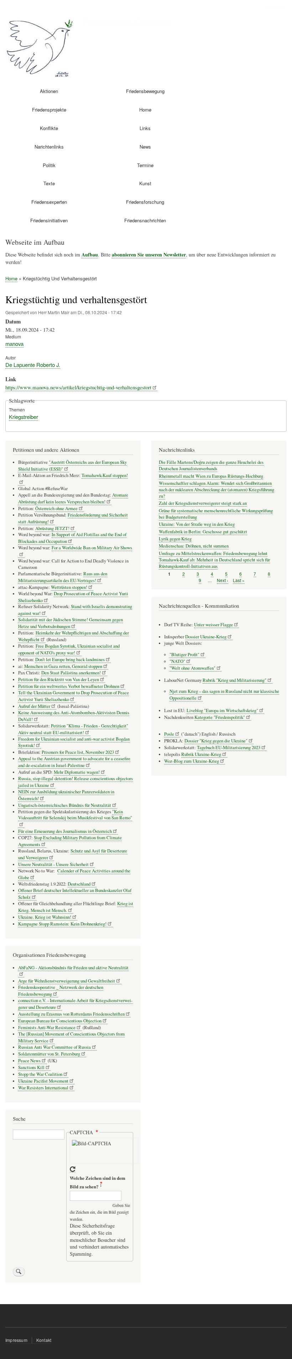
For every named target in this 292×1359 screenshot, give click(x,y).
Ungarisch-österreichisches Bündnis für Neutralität (64, 805)
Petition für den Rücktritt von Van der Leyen (58, 679)
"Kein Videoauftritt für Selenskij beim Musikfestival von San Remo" (75, 815)
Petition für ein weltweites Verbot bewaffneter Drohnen (68, 686)
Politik (49, 165)
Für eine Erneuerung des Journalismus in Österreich (65, 831)
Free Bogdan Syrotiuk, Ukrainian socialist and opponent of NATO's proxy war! (69, 649)
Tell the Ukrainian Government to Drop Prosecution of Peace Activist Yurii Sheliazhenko (73, 696)
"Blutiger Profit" (184, 655)
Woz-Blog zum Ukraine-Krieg (191, 761)
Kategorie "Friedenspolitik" (219, 717)
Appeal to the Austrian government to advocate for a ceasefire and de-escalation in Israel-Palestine (74, 762)
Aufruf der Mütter (34, 706)
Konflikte (49, 128)
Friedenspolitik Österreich (127, 21)
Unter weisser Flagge (213, 625)
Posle (169, 734)
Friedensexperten (49, 201)
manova (14, 343)
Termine (145, 165)
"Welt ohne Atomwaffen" (192, 668)
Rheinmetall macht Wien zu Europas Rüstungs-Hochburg (211, 476)
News (145, 146)
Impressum (16, 1340)
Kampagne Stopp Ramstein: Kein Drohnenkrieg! (62, 924)
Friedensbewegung (145, 91)
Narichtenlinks (49, 146)
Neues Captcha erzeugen (72, 1169)
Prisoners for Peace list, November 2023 (78, 752)
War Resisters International (43, 1088)
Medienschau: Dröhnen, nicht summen (194, 546)
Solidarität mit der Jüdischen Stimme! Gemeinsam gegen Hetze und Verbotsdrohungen (70, 623)
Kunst (145, 183)
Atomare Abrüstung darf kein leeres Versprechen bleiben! (73, 498)
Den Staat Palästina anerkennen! (71, 673)
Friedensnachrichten (145, 220)
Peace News (29, 1061)
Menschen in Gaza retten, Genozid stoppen (63, 666)
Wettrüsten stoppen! (69, 587)
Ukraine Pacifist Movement (43, 1081)
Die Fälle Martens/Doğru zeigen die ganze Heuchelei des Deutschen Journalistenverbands (211, 465)
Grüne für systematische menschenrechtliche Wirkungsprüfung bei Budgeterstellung (216, 514)
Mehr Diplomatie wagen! (77, 772)
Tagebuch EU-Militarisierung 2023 (228, 748)
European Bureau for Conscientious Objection (59, 1021)
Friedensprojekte (49, 109)
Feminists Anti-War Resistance (46, 1028)
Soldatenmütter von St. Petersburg (49, 1054)
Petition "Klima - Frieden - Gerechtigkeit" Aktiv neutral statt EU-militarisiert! (73, 729)
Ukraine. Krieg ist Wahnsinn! (44, 917)
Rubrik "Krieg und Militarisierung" (234, 680)
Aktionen (49, 91)
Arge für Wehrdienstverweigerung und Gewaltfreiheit (66, 981)
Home (145, 109)
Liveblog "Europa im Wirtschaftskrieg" (222, 710)
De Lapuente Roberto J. (32, 364)
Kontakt (43, 1340)
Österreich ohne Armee (56, 508)
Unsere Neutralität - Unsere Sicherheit (53, 864)
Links (145, 128)
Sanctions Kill (31, 1067)
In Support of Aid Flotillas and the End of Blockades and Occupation (72, 537)
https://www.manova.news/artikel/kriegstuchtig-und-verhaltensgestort (78, 387)
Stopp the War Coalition (40, 1074)
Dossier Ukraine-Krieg (205, 637)
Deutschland (79, 884)
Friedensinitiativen (49, 220)
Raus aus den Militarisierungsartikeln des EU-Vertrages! (62, 577)
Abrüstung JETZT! (52, 528)
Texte (49, 183)
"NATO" (177, 661)
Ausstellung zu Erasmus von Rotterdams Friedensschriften (71, 1014)
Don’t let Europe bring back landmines (70, 660)
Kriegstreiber (23, 416)
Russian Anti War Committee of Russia (54, 1047)
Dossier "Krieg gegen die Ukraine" (215, 741)
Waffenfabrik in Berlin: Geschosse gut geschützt (203, 532)
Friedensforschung (145, 201)
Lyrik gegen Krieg (175, 539)
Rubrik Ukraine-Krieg (201, 754)
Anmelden (274, 7)
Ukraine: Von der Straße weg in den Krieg (197, 524)
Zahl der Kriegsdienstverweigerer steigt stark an (203, 503)
